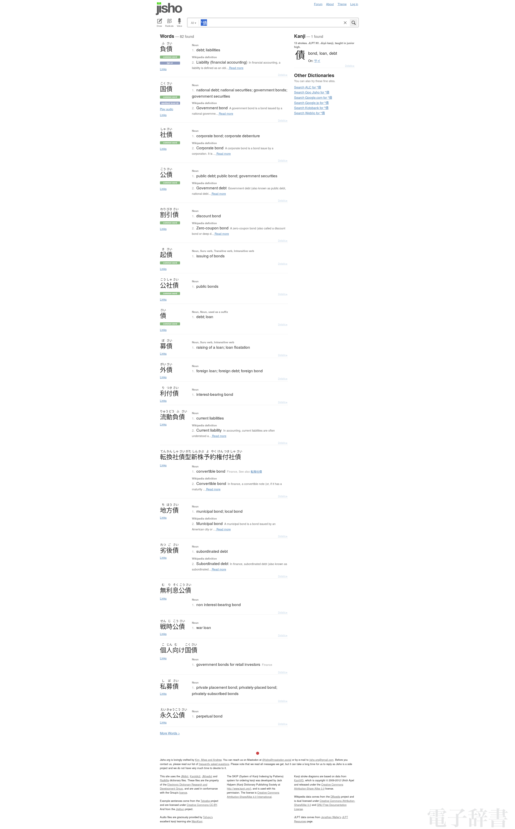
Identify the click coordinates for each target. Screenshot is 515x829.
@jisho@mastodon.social (276, 760)
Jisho (169, 8)
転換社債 (256, 471)
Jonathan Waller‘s (331, 817)
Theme (342, 4)
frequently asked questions (214, 764)
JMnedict (207, 776)
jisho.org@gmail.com (321, 760)
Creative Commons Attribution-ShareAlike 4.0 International (253, 794)
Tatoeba (205, 801)
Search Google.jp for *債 (311, 102)
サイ (317, 61)
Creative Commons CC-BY (202, 805)
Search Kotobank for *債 (311, 107)
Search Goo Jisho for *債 (311, 92)
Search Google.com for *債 (313, 97)
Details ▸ (282, 74)
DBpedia (335, 796)
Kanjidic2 (195, 776)
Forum (318, 4)
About (330, 4)
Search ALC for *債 (307, 87)
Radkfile (164, 780)
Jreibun (180, 809)
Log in (354, 4)
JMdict (184, 776)
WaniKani (197, 821)
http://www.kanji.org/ (238, 788)
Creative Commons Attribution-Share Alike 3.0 (318, 786)
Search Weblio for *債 (309, 113)
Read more (235, 68)
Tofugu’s (208, 817)
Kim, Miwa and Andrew (208, 760)
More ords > (170, 733)
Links (163, 69)
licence (183, 792)
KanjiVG (299, 780)
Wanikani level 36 (170, 103)
